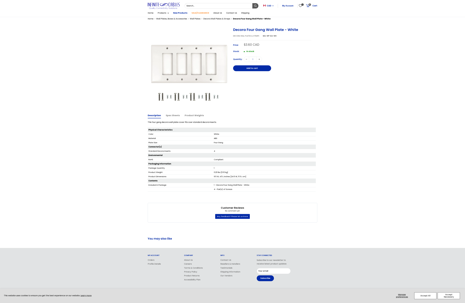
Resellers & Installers (230, 264)
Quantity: (237, 59)
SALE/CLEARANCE (200, 13)
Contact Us (231, 13)
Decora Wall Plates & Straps (216, 18)
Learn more (86, 295)
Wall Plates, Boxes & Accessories (171, 18)
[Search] (255, 5)
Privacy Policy (190, 271)
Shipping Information (230, 271)
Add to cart (252, 68)
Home (150, 13)
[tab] (154, 115)
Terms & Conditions (193, 268)
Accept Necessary (449, 295)
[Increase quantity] (259, 59)
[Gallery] (189, 68)
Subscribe (265, 278)
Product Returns (192, 275)
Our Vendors (226, 275)
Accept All (425, 295)
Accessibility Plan (192, 279)
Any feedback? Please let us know (232, 216)
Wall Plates (195, 18)
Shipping (245, 13)
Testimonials (226, 268)
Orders (151, 260)
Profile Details (154, 264)
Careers (188, 264)
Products (162, 13)
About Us (217, 13)
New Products (180, 13)
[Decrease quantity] (246, 59)
